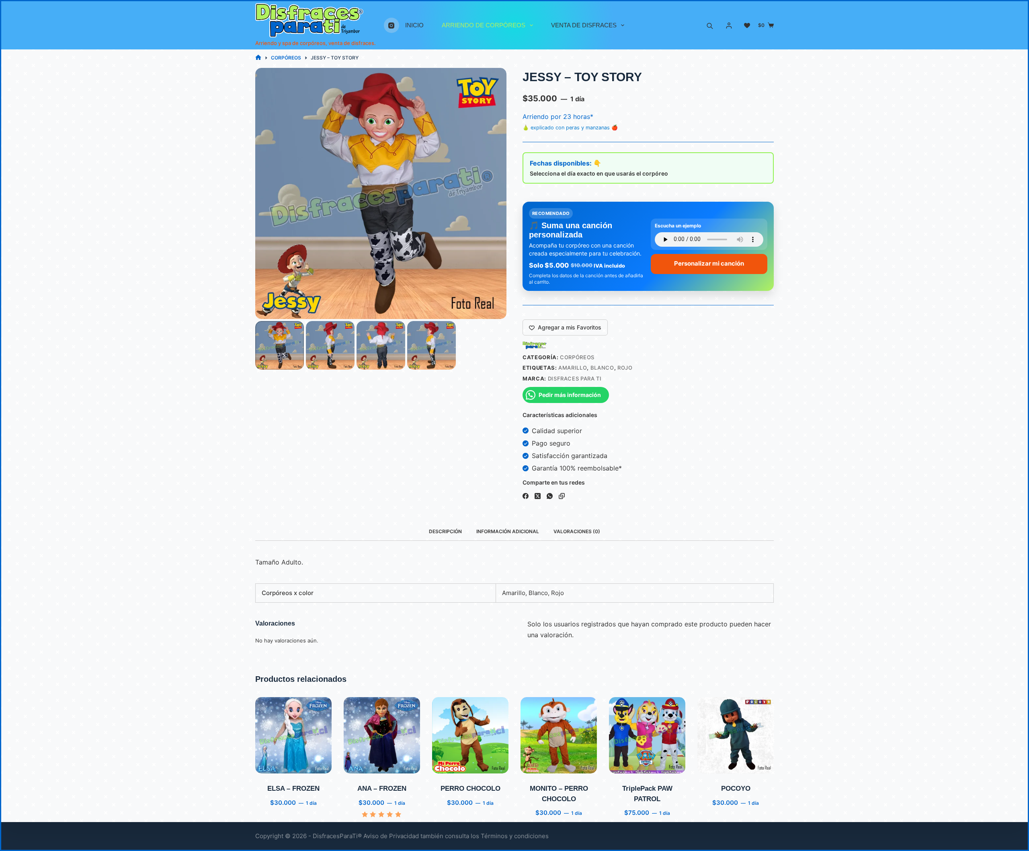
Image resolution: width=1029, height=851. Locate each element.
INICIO (414, 25)
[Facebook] (526, 496)
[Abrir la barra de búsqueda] (710, 25)
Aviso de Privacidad (391, 836)
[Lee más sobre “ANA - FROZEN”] (360, 763)
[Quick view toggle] (315, 763)
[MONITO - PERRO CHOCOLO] (559, 735)
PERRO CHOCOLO (470, 788)
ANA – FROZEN (381, 788)
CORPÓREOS (577, 357)
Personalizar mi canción (709, 263)
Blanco (602, 367)
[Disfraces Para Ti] (535, 345)
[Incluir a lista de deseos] (293, 763)
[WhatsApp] (550, 496)
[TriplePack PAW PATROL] (647, 735)
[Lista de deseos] (747, 26)
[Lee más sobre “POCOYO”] (714, 763)
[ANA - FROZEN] (382, 735)
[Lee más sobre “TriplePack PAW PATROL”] (625, 763)
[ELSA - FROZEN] (293, 735)
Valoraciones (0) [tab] (576, 531)
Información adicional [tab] (507, 531)
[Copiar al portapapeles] (562, 496)
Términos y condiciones (515, 836)
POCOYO (735, 788)
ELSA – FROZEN (293, 788)
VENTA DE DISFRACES (584, 25)
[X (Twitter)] (538, 496)
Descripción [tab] (445, 531)
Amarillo (572, 367)
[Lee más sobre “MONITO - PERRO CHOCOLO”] (537, 763)
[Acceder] (729, 26)
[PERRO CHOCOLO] (470, 735)
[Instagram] (391, 25)
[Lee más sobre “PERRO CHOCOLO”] (448, 763)
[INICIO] (258, 58)
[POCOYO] (735, 735)
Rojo (625, 367)
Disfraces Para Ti (575, 378)
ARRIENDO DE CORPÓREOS (483, 25)
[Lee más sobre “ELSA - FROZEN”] (272, 763)
